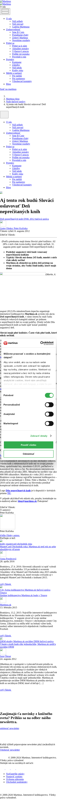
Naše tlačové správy (15, 101)
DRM (3, 641)
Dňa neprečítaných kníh (18, 490)
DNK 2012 (29, 219)
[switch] (49, 404)
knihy (3, 544)
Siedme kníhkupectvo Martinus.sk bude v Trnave (23, 595)
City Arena (5, 590)
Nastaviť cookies (14, 776)
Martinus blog (12, 99)
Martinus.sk (31, 590)
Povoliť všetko (28, 445)
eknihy (9, 641)
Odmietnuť (28, 454)
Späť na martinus (8, 89)
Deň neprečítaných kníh (12, 219)
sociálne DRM (32, 641)
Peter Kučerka (14, 228)
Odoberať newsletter (10, 750)
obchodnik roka (24, 544)
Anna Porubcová (8, 558)
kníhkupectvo (18, 590)
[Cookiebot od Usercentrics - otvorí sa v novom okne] (41, 343)
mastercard (11, 544)
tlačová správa (42, 219)
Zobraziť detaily (38, 436)
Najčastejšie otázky (15, 773)
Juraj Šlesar (5, 656)
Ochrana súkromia (15, 779)
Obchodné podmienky (17, 782)
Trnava (3, 592)
